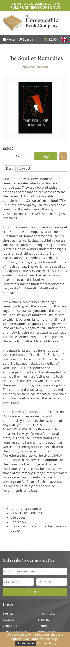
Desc (9, 168)
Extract (25, 168)
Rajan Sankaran (37, 67)
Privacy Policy (46, 613)
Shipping (44, 619)
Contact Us (10, 626)
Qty (17, 156)
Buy (45, 156)
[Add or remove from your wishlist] (63, 156)
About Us (9, 619)
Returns (43, 626)
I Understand (25, 643)
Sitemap (8, 613)
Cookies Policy (46, 643)
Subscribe (35, 592)
